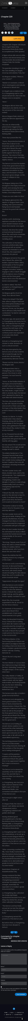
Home (5, 23)
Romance (4, 8)
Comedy (13, 8)
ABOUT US (8, 1014)
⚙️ (18, 39)
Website (3, 980)
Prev (21, 33)
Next (25, 33)
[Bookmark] (9, 33)
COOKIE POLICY (18, 1014)
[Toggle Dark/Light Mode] (12, 33)
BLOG (12, 1012)
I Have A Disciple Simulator (14, 23)
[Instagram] (14, 1009)
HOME (5, 1012)
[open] (26, 3)
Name (2, 966)
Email (2, 973)
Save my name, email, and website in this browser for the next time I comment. (14, 989)
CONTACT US (20, 1012)
